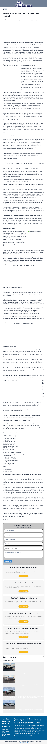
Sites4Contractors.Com (23, 742)
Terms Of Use (30, 735)
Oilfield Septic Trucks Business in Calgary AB (23, 613)
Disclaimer (16, 735)
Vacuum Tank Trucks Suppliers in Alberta (23, 568)
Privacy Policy (23, 735)
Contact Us (8, 561)
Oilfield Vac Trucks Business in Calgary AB (23, 598)
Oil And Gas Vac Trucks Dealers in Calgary (23, 583)
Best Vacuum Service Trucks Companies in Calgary (23, 643)
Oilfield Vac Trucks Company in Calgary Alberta (23, 628)
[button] (23, 576)
